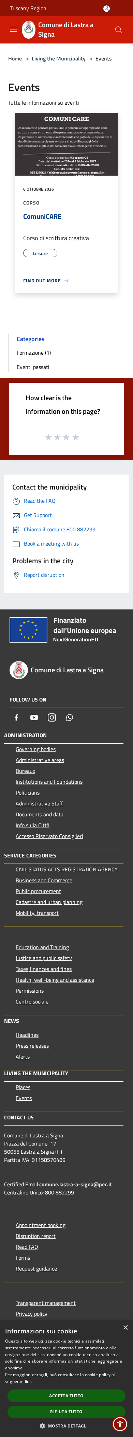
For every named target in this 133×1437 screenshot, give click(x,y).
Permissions (30, 991)
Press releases (32, 1046)
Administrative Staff (39, 803)
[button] (66, 1425)
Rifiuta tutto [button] (66, 1412)
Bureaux (25, 771)
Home (15, 58)
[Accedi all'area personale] (106, 9)
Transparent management (46, 1303)
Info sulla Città (32, 825)
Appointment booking (40, 1225)
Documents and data (39, 814)
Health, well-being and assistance (55, 980)
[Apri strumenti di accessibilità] (120, 1424)
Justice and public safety (44, 958)
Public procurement (38, 891)
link (28, 1381)
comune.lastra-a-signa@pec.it (75, 1184)
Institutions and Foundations (49, 782)
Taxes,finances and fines (44, 969)
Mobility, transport (37, 913)
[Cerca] (119, 30)
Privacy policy (31, 1314)
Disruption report (36, 1236)
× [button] (125, 1327)
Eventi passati (33, 367)
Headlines (27, 1035)
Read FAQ (27, 1247)
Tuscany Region (28, 8)
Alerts (23, 1056)
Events (24, 1098)
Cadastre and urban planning (49, 902)
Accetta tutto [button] (66, 1396)
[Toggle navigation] (14, 29)
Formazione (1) (34, 353)
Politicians (28, 792)
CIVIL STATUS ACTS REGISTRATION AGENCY (67, 869)
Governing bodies (36, 749)
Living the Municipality (59, 58)
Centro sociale (32, 1001)
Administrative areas (40, 760)
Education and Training (42, 947)
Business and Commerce (44, 880)
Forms (23, 1258)
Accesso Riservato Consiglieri (49, 836)
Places (23, 1087)
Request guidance (36, 1268)
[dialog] (66, 1378)
